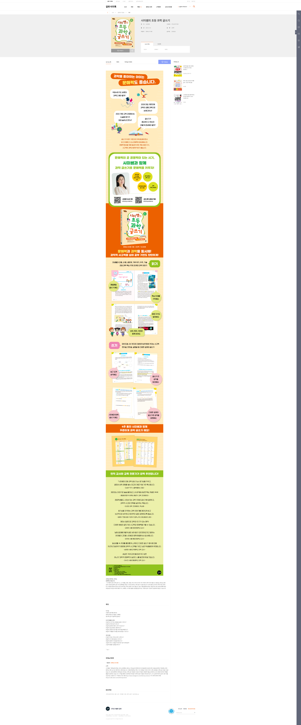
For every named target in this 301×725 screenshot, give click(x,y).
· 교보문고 (156, 49)
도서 (125, 7)
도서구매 (147, 44)
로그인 (188, 1)
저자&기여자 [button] (128, 62)
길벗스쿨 (117, 1)
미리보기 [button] (121, 50)
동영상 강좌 (149, 7)
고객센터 (158, 7)
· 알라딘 (166, 49)
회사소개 (180, 709)
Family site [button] (179, 712)
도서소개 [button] (108, 62)
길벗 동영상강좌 (139, 1)
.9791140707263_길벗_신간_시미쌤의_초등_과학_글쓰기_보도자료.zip (122, 694)
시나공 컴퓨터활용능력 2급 (183, 7)
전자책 (159, 44)
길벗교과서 (130, 1)
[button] (132, 50)
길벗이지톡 (111, 6)
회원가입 (193, 1)
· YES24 (145, 49)
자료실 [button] (166, 62)
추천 (132, 7)
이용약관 (185, 709)
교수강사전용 (168, 7)
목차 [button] (117, 62)
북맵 (138, 7)
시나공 (124, 1)
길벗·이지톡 (110, 1)
